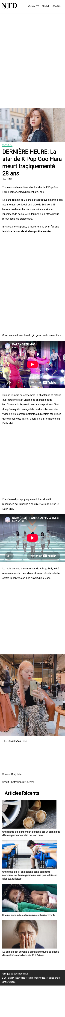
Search (57, 6)
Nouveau (7, 145)
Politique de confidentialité (15, 973)
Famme (46, 6)
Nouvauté (33, 6)
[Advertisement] (32, 63)
